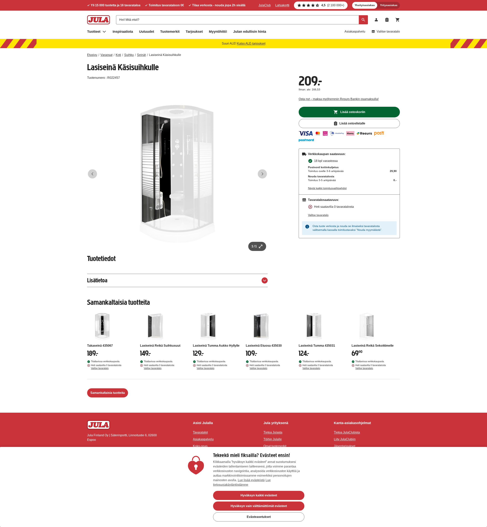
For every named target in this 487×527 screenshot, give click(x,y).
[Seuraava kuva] (262, 173)
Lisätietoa (97, 280)
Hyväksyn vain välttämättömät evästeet (259, 506)
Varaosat (106, 55)
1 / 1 (254, 246)
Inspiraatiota (123, 31)
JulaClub (265, 5)
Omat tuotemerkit (274, 446)
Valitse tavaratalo (388, 31)
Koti (118, 55)
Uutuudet (146, 31)
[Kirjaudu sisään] (376, 19)
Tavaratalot (200, 432)
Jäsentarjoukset (344, 446)
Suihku (129, 55)
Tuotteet (93, 31)
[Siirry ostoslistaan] (387, 19)
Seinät (141, 55)
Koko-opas (200, 446)
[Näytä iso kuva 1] (177, 174)
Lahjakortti (282, 5)
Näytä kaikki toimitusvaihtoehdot (327, 188)
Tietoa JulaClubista (347, 432)
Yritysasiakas (388, 5)
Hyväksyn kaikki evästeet (258, 495)
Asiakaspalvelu (355, 31)
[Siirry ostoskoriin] (397, 19)
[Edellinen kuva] (92, 173)
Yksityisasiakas (365, 5)
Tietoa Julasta (272, 432)
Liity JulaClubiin (345, 439)
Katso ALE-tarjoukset (251, 43)
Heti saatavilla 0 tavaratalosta (106, 367)
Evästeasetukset (259, 516)
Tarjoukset (194, 31)
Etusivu (92, 55)
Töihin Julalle (272, 439)
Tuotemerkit (170, 31)
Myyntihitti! (218, 31)
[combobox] (242, 19)
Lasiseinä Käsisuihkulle (165, 55)
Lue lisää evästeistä (251, 480)
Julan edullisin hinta (249, 31)
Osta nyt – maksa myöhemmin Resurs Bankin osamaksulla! (339, 99)
